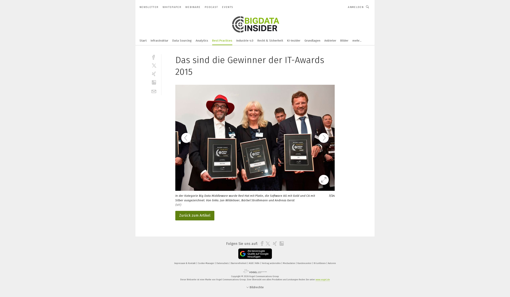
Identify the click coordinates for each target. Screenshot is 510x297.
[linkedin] (153, 82)
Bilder (344, 40)
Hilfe (257, 263)
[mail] (153, 91)
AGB (251, 263)
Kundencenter (304, 263)
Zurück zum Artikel (194, 215)
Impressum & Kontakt (185, 263)
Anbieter (330, 40)
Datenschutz (223, 263)
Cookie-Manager (206, 263)
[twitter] (153, 65)
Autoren (332, 263)
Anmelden (356, 7)
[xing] (153, 73)
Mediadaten (289, 263)
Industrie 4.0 (244, 40)
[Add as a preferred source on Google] (255, 253)
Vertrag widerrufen (271, 263)
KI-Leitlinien (320, 263)
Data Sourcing (182, 40)
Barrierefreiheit (239, 263)
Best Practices (222, 40)
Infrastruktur (159, 40)
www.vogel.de (323, 279)
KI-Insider (293, 40)
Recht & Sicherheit (270, 40)
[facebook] (153, 56)
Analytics (202, 40)
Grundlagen (312, 40)
